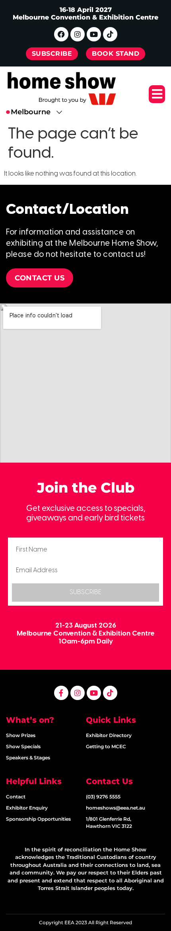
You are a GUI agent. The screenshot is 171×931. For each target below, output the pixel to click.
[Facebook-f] (61, 693)
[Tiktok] (110, 34)
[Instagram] (77, 34)
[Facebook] (61, 34)
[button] (157, 94)
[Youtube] (94, 34)
